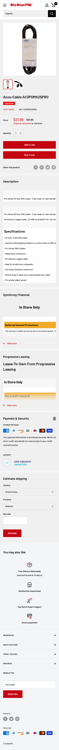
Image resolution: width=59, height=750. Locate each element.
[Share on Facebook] (36, 167)
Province (7, 499)
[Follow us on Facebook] (5, 719)
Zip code (7, 514)
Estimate (12, 533)
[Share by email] (53, 167)
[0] (53, 5)
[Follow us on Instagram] (17, 719)
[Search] (52, 13)
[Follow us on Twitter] (11, 719)
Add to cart (29, 144)
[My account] (46, 5)
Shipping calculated (22, 123)
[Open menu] (4, 5)
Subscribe (13, 694)
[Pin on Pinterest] (41, 167)
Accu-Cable (8, 109)
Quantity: (7, 133)
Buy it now (29, 155)
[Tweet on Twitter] (47, 167)
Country (6, 485)
